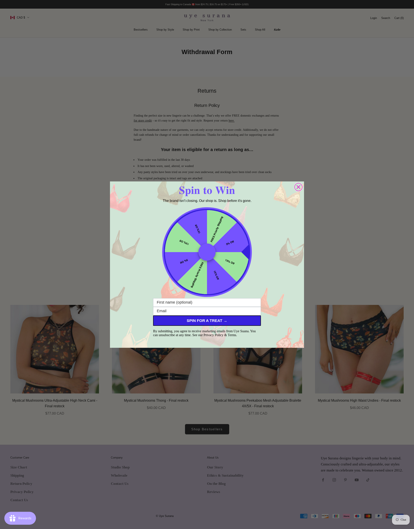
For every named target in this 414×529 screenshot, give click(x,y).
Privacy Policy (213, 335)
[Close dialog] (298, 187)
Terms (232, 335)
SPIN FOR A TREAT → (207, 320)
